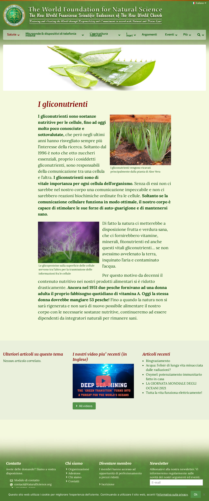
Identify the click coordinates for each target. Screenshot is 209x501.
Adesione (74, 473)
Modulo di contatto (26, 480)
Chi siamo (74, 477)
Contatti (73, 481)
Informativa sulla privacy (172, 494)
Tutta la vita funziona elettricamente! (174, 392)
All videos (85, 406)
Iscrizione (108, 484)
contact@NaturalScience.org (33, 484)
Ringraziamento (158, 361)
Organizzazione (78, 469)
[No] (204, 494)
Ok (196, 494)
